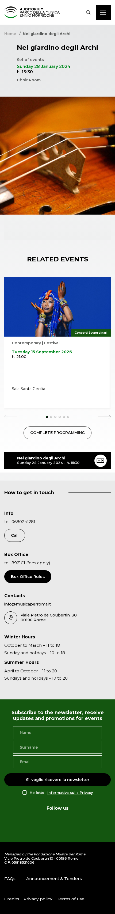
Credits (11, 898)
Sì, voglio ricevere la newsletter (57, 779)
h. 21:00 (19, 356)
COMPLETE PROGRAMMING (57, 432)
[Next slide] (104, 417)
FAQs (10, 878)
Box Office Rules (28, 576)
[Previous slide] (10, 417)
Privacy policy (38, 898)
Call (14, 535)
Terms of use (71, 898)
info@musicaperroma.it (27, 604)
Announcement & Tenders (54, 878)
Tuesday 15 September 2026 (42, 351)
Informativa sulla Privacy (70, 793)
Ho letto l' (61, 793)
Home (10, 33)
